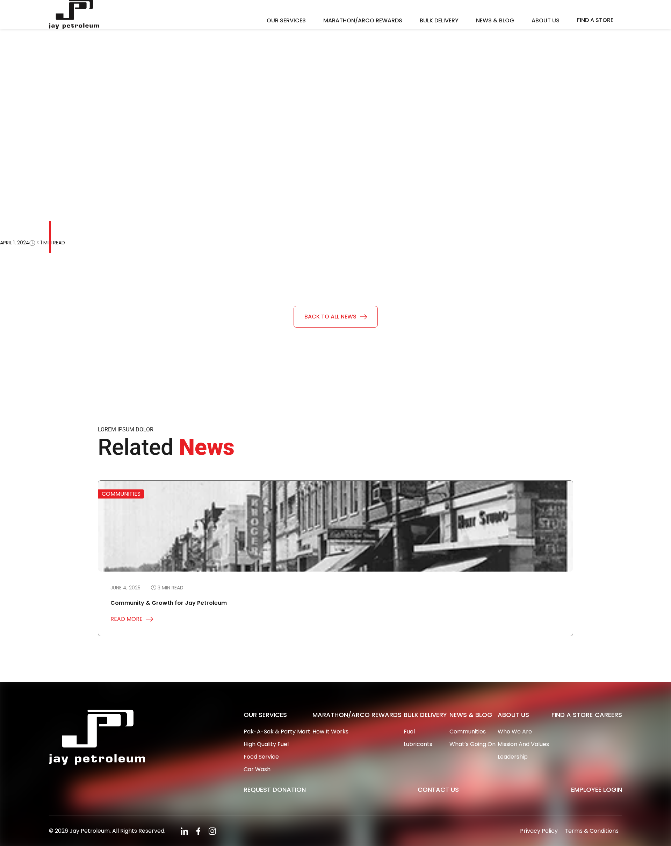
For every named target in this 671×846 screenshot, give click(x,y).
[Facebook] (199, 831)
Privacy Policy (539, 831)
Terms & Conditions (592, 831)
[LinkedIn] (184, 831)
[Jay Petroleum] (74, 14)
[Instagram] (212, 831)
